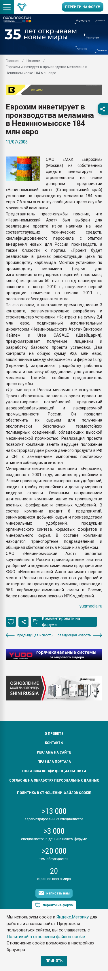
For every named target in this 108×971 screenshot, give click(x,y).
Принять (54, 961)
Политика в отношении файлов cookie (54, 793)
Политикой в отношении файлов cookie (46, 936)
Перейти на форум (83, 7)
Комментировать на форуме (61, 621)
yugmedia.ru (90, 606)
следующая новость (74, 635)
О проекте (54, 733)
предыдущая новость (34, 635)
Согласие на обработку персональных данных (54, 780)
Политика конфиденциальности (54, 771)
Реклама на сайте (54, 752)
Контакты (54, 743)
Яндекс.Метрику (72, 917)
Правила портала (54, 761)
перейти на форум (58, 905)
